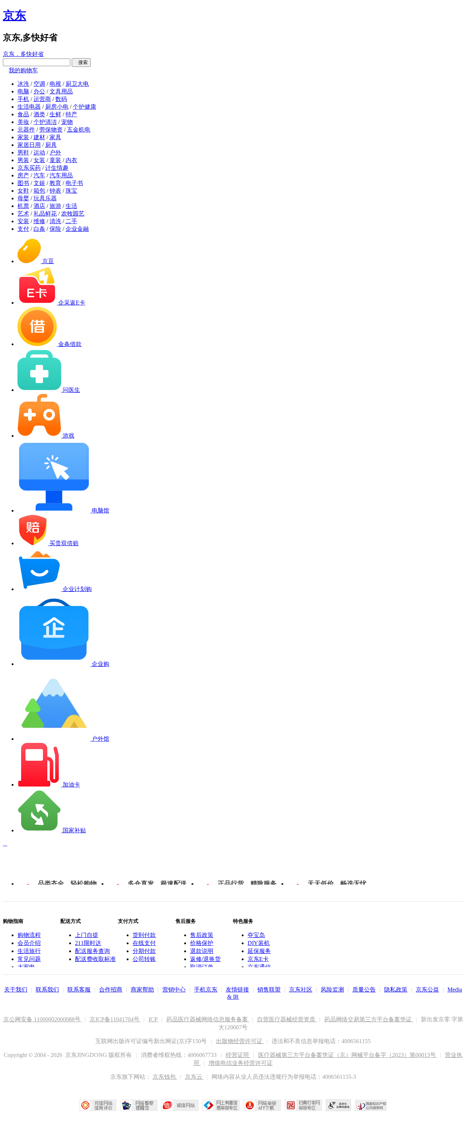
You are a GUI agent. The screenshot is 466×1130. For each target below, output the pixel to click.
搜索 (81, 62)
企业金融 (77, 229)
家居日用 (29, 145)
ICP (154, 1019)
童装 (55, 160)
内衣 (71, 160)
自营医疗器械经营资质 (287, 1019)
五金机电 (78, 129)
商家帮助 (142, 989)
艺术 (23, 213)
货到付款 (144, 935)
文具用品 (61, 91)
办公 (39, 91)
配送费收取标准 (95, 959)
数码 (61, 99)
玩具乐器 (45, 198)
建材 (39, 137)
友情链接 (237, 989)
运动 (39, 152)
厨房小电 (56, 107)
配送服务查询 (92, 951)
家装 (23, 137)
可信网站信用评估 (97, 1105)
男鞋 (23, 152)
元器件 (26, 129)
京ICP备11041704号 (115, 1019)
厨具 (51, 145)
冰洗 (23, 84)
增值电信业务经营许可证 (241, 1063)
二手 (71, 221)
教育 (55, 183)
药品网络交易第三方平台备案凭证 (368, 1019)
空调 (39, 84)
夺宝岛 (256, 935)
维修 (39, 221)
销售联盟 (269, 989)
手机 (23, 99)
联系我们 (47, 989)
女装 (39, 160)
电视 (55, 84)
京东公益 (427, 989)
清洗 (55, 221)
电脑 (23, 91)
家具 (55, 137)
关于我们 (15, 989)
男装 (23, 160)
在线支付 (144, 943)
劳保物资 (51, 129)
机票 (23, 206)
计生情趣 (56, 168)
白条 (39, 229)
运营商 (42, 99)
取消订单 (201, 967)
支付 (23, 229)
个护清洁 (45, 122)
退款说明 (201, 951)
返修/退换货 (205, 959)
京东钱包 (165, 1077)
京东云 (194, 1077)
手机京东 (205, 989)
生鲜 (55, 114)
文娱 (39, 183)
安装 (23, 221)
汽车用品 (61, 175)
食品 (23, 114)
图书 (23, 183)
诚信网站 (180, 1105)
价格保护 (201, 943)
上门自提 (86, 935)
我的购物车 (23, 70)
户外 (55, 152)
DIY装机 (259, 943)
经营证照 (238, 1055)
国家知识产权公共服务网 (371, 1105)
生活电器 (29, 107)
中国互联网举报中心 (221, 1105)
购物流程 (29, 935)
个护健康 (84, 107)
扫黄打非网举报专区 (303, 1105)
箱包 (39, 191)
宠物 (67, 122)
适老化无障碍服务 (338, 1105)
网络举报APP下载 (262, 1105)
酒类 (39, 114)
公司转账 (144, 959)
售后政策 (201, 935)
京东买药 (29, 168)
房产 (23, 175)
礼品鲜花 (45, 213)
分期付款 (144, 951)
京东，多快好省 (23, 54)
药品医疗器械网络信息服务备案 (207, 1019)
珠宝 (71, 191)
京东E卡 (258, 959)
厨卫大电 (77, 84)
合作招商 (110, 989)
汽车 (39, 175)
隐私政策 (395, 989)
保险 (55, 229)
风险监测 (332, 989)
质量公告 (364, 989)
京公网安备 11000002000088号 (42, 1019)
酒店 (39, 206)
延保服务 (259, 951)
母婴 (23, 198)
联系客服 (79, 989)
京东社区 (300, 989)
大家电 (26, 967)
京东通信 (259, 967)
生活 (71, 206)
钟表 (55, 191)
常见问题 (29, 959)
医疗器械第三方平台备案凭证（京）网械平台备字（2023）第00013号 (347, 1055)
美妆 (23, 122)
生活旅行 (29, 951)
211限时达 (88, 943)
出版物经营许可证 (240, 1041)
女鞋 (23, 191)
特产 (71, 114)
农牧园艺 (72, 213)
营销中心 (174, 989)
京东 (14, 15)
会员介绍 (29, 943)
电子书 (74, 183)
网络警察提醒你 (139, 1105)
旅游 (55, 206)
